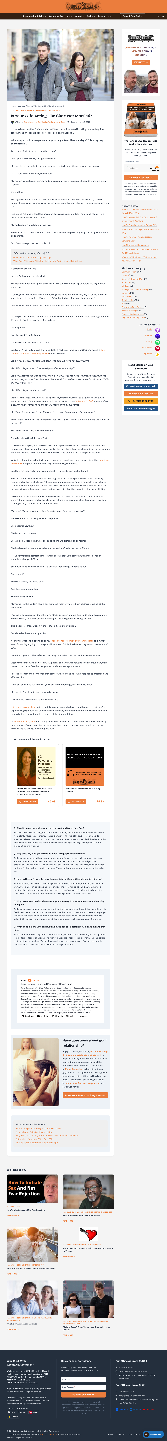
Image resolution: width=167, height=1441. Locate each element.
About (110, 1434)
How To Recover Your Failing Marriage (32, 257)
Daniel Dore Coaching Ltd (48, 1434)
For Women (127, 282)
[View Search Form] (158, 16)
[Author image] (12, 122)
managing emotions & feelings (98, 1212)
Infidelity (126, 286)
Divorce (79, 1212)
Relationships (55, 111)
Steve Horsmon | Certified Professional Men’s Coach (45, 122)
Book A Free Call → (133, 16)
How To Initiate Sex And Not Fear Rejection (26, 1210)
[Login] (163, 16)
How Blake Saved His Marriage (135, 245)
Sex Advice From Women (133, 307)
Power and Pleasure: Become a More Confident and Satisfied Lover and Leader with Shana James (34, 791)
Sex (18, 1207)
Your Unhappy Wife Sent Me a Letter (34, 1132)
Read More (13, 1215)
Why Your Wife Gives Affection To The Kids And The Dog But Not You (47, 261)
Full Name (66, 1379)
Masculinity (41, 111)
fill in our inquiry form (25, 721)
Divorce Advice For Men (132, 279)
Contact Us (120, 1434)
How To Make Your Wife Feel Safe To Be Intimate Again (31, 1268)
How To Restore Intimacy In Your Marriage (37, 1142)
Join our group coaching (23, 707)
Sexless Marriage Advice (133, 314)
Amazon (148, 335)
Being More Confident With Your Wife (34, 1139)
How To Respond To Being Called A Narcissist (38, 1128)
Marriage (15, 111)
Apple (149, 329)
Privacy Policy (134, 1434)
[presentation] (32, 1189)
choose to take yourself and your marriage (71, 640)
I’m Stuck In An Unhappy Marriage (22, 1324)
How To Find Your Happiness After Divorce (81, 1215)
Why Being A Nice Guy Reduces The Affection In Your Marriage (47, 1135)
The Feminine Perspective (133, 317)
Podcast (91, 16)
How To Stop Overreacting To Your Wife (139, 225)
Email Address (68, 1387)
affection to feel (84, 401)
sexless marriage (129, 310)
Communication (28, 111)
